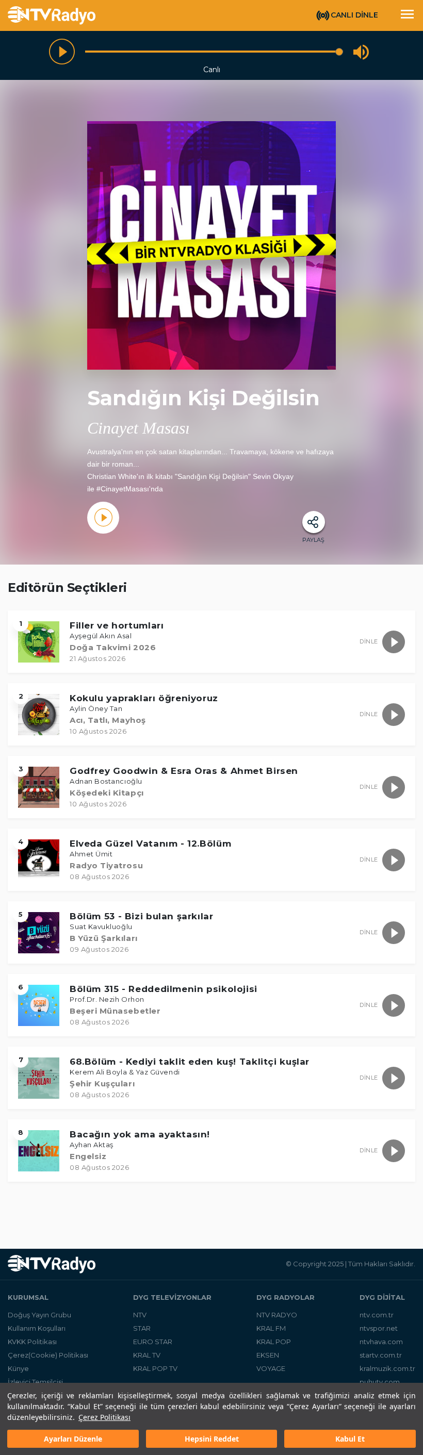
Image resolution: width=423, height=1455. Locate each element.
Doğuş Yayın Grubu (39, 1315)
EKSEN (267, 1355)
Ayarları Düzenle (73, 1439)
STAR (142, 1328)
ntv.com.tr (377, 1315)
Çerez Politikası (104, 1417)
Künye (18, 1368)
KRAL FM (271, 1328)
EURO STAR (152, 1341)
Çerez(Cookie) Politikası (48, 1355)
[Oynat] (62, 51)
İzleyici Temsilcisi (35, 1382)
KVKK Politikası (32, 1341)
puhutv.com (380, 1382)
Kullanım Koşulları (37, 1328)
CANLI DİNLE (354, 15)
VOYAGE (270, 1368)
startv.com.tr (381, 1355)
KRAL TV (146, 1355)
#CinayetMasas (121, 489)
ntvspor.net (379, 1328)
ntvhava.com (381, 1341)
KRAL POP (273, 1341)
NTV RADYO (276, 1315)
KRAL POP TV (155, 1368)
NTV (140, 1315)
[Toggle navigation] (407, 15)
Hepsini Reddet (212, 1439)
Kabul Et (350, 1439)
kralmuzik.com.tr (387, 1368)
